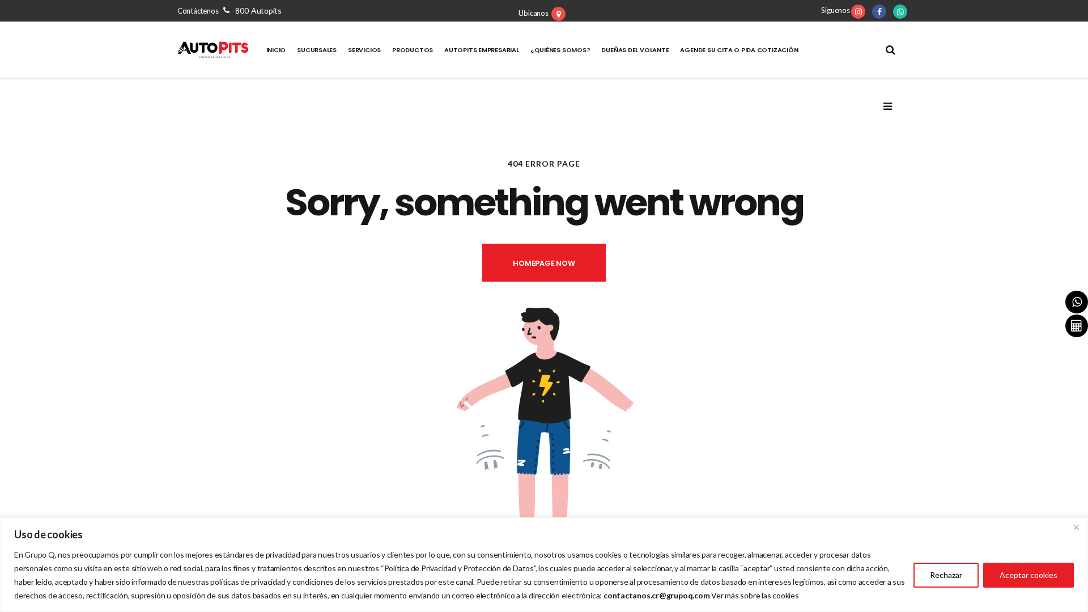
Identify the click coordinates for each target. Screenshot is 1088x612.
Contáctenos (229, 10)
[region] (544, 564)
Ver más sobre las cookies (755, 595)
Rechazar (946, 575)
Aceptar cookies (1028, 575)
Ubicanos (533, 13)
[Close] (1076, 527)
